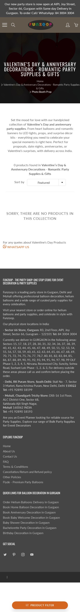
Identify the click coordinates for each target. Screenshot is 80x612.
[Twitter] (5, 554)
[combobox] (46, 182)
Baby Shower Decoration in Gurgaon (26, 522)
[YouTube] (31, 554)
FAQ (6, 461)
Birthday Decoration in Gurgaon (23, 533)
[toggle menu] (4, 25)
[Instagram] (22, 554)
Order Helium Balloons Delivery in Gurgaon (31, 502)
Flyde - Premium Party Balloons (23, 482)
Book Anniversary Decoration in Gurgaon (29, 512)
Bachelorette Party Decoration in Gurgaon (29, 527)
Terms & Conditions (15, 466)
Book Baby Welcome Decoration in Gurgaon (31, 517)
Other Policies (12, 477)
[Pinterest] (13, 554)
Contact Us (10, 456)
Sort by (19, 182)
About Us (9, 451)
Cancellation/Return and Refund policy (27, 472)
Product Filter (42, 605)
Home (40, 81)
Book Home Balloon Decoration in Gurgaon (31, 507)
